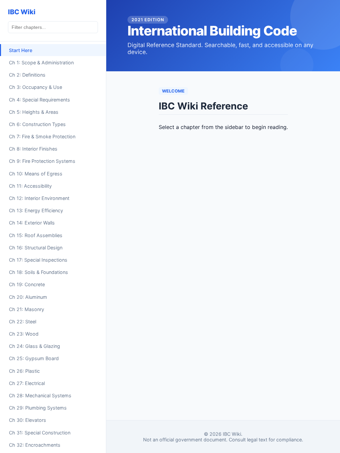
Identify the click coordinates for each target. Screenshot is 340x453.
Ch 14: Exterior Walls (32, 223)
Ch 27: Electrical (27, 383)
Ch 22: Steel (22, 321)
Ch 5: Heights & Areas (33, 112)
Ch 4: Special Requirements (39, 99)
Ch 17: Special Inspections (38, 260)
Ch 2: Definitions (27, 75)
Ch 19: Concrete (27, 284)
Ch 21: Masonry (26, 309)
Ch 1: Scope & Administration (41, 62)
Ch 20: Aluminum (28, 297)
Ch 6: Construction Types (37, 124)
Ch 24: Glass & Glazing (34, 346)
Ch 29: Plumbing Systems (38, 408)
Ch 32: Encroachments (34, 445)
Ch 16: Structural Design (35, 247)
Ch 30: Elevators (27, 420)
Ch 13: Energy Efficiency (36, 210)
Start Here (20, 50)
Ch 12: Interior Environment (39, 198)
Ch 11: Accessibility (30, 186)
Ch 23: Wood (24, 334)
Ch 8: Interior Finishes (33, 149)
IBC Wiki (22, 12)
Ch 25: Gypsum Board (34, 358)
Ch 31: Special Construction (39, 432)
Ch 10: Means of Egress (35, 173)
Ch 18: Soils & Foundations (38, 272)
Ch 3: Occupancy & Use (35, 87)
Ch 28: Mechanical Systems (40, 395)
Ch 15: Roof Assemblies (35, 235)
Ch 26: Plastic (24, 371)
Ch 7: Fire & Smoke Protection (42, 136)
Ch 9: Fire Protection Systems (42, 161)
